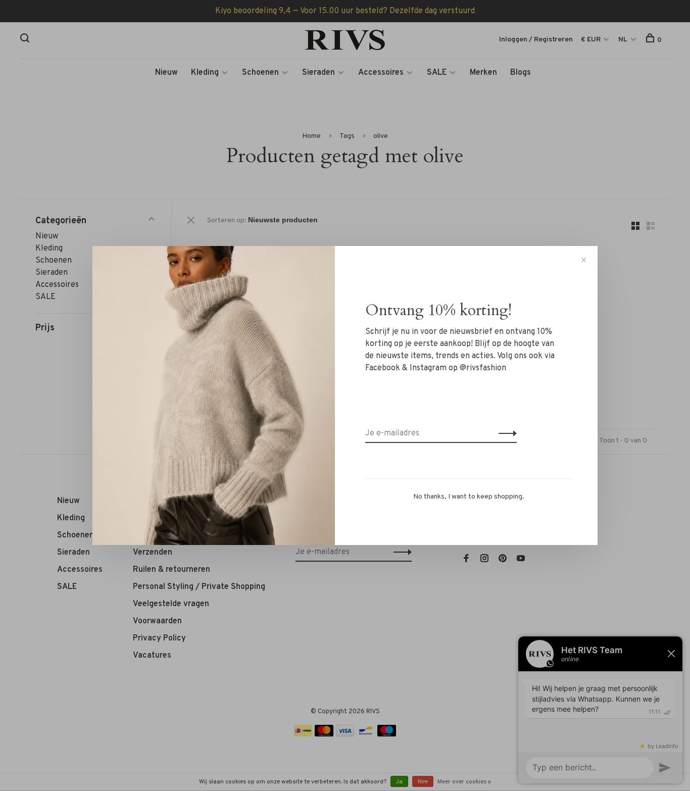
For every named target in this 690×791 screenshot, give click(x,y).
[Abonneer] (505, 433)
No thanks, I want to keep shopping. (468, 496)
